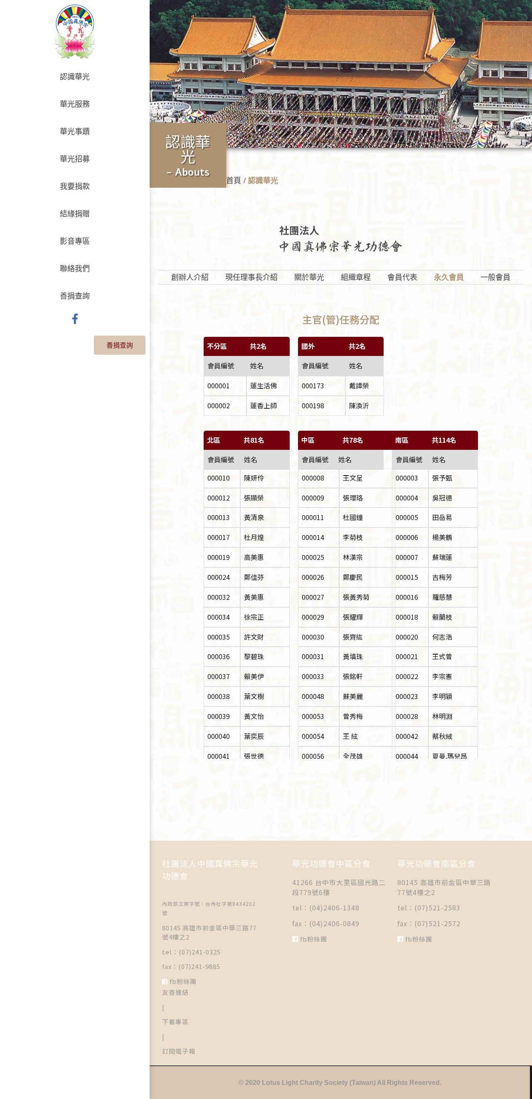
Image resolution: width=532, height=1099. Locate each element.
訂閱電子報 (178, 1051)
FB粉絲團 (182, 981)
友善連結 (175, 992)
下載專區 (175, 1021)
